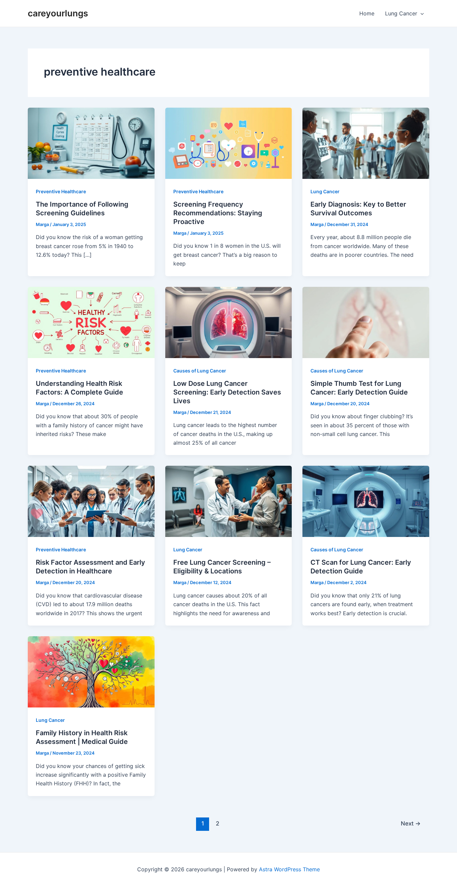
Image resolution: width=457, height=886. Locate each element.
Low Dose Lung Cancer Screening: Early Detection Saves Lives (227, 392)
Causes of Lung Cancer (199, 370)
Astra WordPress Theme (289, 869)
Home (366, 13)
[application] (420, 13)
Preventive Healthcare (61, 191)
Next (411, 823)
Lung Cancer (401, 13)
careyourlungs (58, 13)
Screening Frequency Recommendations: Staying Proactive (217, 213)
